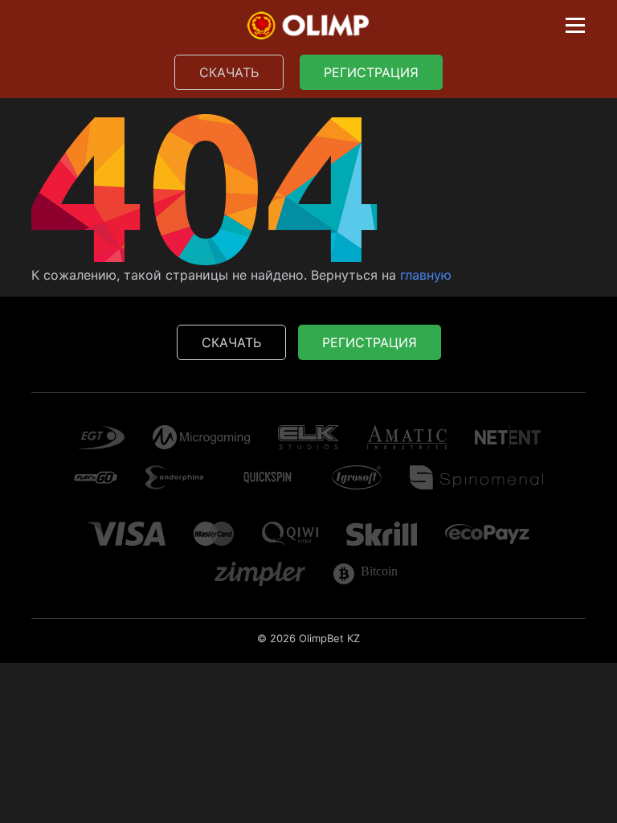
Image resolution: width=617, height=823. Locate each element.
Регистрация (371, 72)
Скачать (229, 72)
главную (426, 275)
